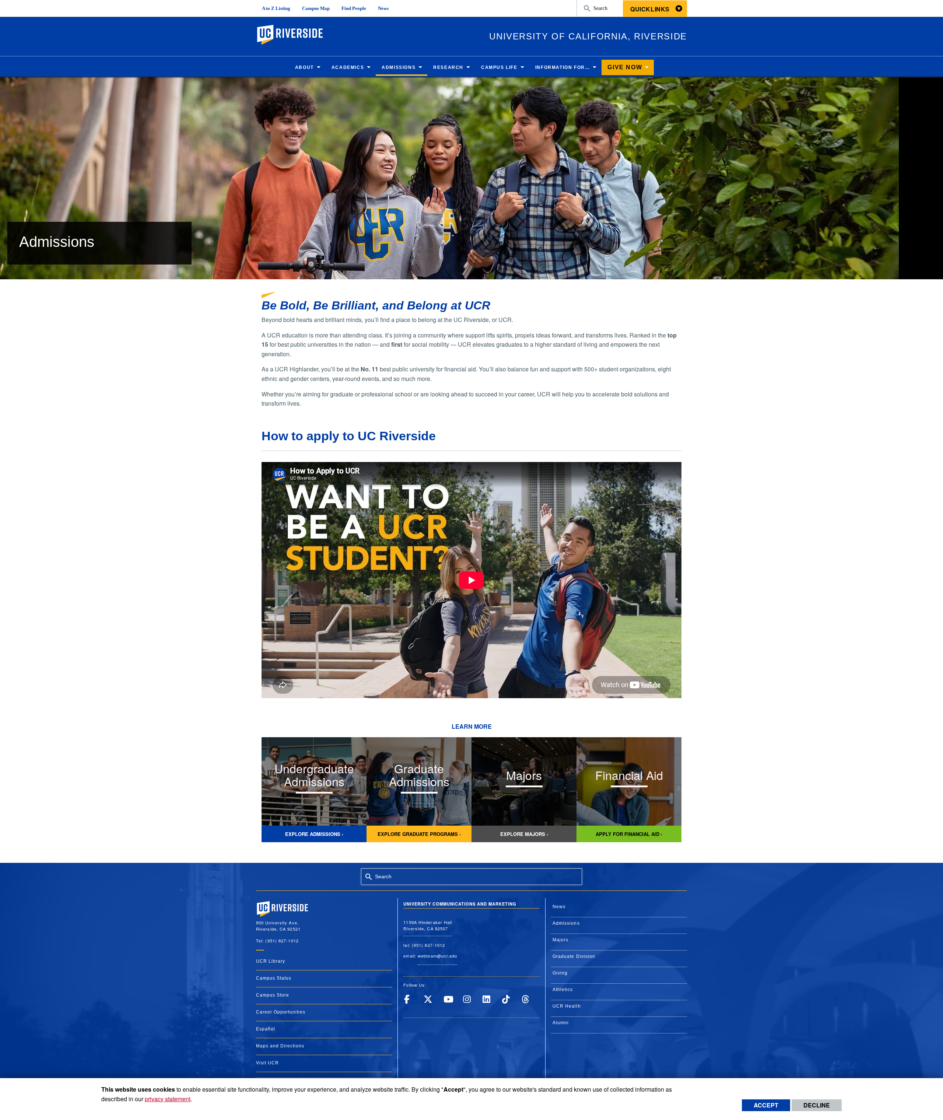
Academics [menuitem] (348, 67)
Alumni (561, 1022)
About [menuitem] (304, 67)
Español (265, 1029)
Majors (561, 939)
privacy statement (167, 1099)
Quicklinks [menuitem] (650, 9)
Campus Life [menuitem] (499, 67)
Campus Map (316, 8)
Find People (353, 8)
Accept (766, 1105)
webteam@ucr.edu (438, 956)
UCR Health (567, 1006)
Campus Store (272, 995)
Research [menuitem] (448, 67)
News (383, 8)
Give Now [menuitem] (624, 67)
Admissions (566, 923)
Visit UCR (267, 1062)
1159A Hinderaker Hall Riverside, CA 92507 (427, 925)
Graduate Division (574, 956)
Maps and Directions (280, 1046)
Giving (560, 973)
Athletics (563, 989)
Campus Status (273, 978)
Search (600, 8)
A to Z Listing (276, 8)
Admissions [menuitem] (399, 67)
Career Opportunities (280, 1012)
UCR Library (270, 961)
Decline (816, 1105)
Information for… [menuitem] (562, 67)
